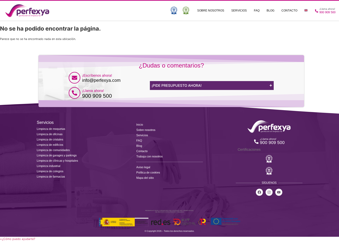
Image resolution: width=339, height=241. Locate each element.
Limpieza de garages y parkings (57, 155)
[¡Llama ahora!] (74, 93)
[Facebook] (259, 192)
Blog (270, 10)
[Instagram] (269, 192)
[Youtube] (278, 192)
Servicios (239, 10)
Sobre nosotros (210, 10)
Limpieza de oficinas (50, 134)
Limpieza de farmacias (51, 176)
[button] (17, 239)
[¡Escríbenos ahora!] (74, 78)
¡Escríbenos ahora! (97, 75)
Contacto (289, 10)
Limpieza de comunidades (53, 150)
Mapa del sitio (145, 177)
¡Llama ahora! (93, 91)
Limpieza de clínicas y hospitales (57, 160)
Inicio (139, 124)
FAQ (257, 10)
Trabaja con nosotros (149, 156)
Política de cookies (148, 172)
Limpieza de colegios (50, 171)
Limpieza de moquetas (51, 128)
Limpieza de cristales (50, 139)
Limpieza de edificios (50, 144)
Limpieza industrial (48, 165)
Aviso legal (143, 167)
